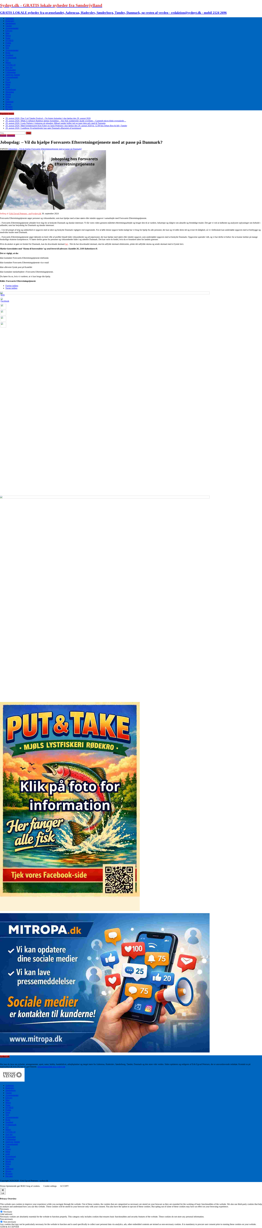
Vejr (7, 48)
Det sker (9, 109)
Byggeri (8, 106)
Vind (7, 80)
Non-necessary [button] (6, 1219)
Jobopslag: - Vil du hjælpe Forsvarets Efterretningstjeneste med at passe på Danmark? (45, 149)
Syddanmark (10, 57)
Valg (7, 99)
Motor (8, 35)
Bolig (7, 53)
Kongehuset (10, 89)
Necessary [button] (4, 1209)
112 (7, 60)
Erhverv (8, 31)
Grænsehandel (11, 77)
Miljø (7, 84)
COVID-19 (10, 65)
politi (7, 87)
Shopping (9, 92)
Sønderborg (10, 23)
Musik (8, 94)
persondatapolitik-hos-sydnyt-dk (51, 1067)
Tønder (8, 26)
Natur (7, 38)
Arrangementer (11, 28)
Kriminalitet (10, 70)
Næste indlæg (11, 288)
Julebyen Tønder (12, 75)
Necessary (7, 1212)
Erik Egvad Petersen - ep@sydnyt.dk (25, 213)
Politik (8, 43)
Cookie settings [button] (50, 1186)
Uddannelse (10, 72)
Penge (8, 82)
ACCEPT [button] (64, 1186)
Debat (8, 97)
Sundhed (9, 55)
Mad (7, 33)
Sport (7, 45)
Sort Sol (8, 67)
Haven (8, 104)
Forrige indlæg (11, 286)
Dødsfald (9, 102)
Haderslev (9, 21)
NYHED (9, 40)
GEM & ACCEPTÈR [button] (9, 1227)
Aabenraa (9, 18)
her (66, 244)
